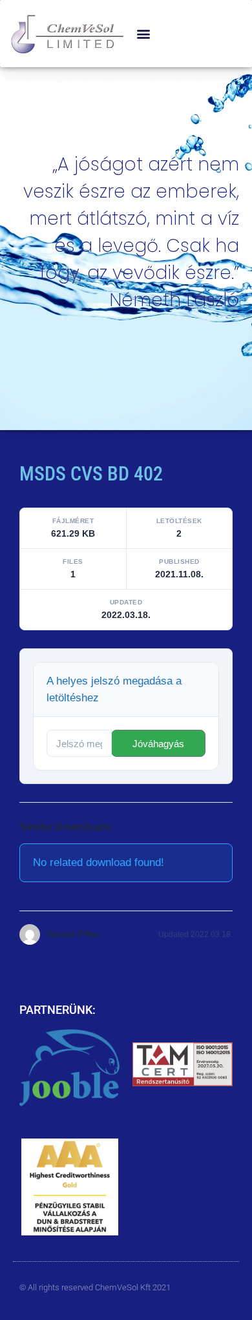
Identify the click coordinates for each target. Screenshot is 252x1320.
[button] (143, 34)
